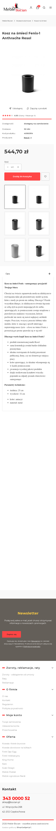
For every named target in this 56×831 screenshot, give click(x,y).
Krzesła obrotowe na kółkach (16, 747)
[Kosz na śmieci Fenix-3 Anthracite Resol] (38, 250)
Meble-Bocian (7, 21)
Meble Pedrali (9, 772)
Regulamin (35, 641)
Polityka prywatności (12, 708)
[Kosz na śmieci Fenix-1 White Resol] (38, 197)
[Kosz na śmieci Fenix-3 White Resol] (15, 250)
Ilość (6, 162)
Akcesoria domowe (23, 21)
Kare (4, 764)
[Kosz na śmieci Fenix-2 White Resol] (15, 223)
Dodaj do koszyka (22, 176)
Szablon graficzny (16, 827)
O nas (5, 696)
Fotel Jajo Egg (9, 752)
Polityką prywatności (31, 646)
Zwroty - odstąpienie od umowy (18, 674)
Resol (27, 138)
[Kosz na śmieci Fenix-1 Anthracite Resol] (15, 197)
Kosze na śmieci (40, 21)
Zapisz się (11, 634)
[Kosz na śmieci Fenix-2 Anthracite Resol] (38, 223)
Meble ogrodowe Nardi (13, 776)
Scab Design (8, 768)
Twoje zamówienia (11, 722)
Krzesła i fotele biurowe (13, 743)
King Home (8, 760)
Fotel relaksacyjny (11, 756)
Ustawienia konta (10, 726)
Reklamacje (8, 683)
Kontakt (6, 700)
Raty (4, 678)
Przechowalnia (9, 730)
